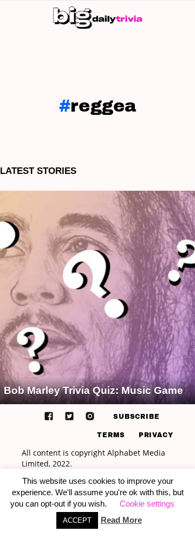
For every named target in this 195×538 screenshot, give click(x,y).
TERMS (111, 435)
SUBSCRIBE (136, 416)
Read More (121, 519)
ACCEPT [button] (77, 520)
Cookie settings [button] (147, 503)
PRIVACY (156, 435)
